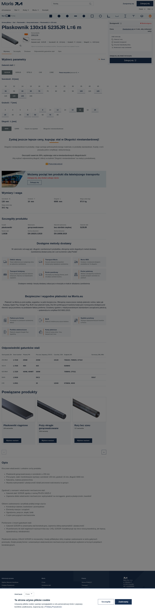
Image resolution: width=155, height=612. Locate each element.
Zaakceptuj (123, 602)
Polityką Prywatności (53, 607)
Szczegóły (106, 602)
